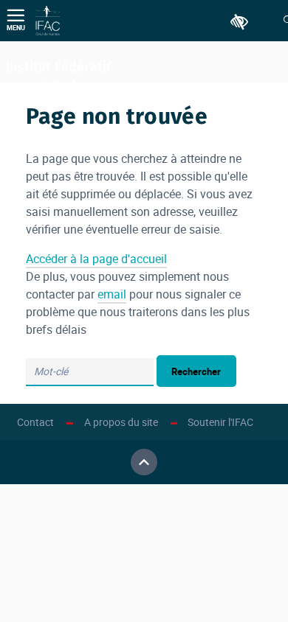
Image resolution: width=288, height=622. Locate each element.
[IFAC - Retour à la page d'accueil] (48, 20)
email (111, 294)
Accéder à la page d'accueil (96, 259)
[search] (90, 372)
